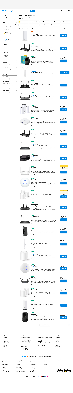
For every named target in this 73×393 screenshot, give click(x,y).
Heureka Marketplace (33, 366)
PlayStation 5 (57, 341)
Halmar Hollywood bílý (41, 345)
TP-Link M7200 (33, 314)
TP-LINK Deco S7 (34, 106)
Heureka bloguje (4, 368)
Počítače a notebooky (13, 13)
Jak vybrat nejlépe (24, 346)
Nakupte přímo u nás (19, 366)
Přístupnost (4, 373)
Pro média (3, 367)
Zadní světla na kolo (6, 344)
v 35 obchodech (62, 241)
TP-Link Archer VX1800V (35, 130)
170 (68, 325)
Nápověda (31, 373)
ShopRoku (45, 363)
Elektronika (7, 13)
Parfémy (56, 338)
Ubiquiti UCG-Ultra (34, 118)
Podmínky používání (5, 364)
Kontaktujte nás (59, 361)
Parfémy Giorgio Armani (6, 347)
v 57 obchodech (62, 217)
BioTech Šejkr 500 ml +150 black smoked (44, 340)
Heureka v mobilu (18, 363)
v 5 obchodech (62, 33)
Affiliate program (32, 370)
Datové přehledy (32, 368)
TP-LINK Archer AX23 (34, 81)
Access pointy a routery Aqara (25, 338)
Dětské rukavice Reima (6, 349)
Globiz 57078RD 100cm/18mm (42, 344)
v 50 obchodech (62, 315)
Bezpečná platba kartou (19, 370)
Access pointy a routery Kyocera (25, 341)
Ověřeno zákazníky (46, 361)
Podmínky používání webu (47, 379)
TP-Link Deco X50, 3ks (35, 191)
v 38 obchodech (62, 254)
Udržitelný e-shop (46, 368)
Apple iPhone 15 (57, 337)
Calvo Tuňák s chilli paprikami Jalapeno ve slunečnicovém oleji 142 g (45, 337)
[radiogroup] (10, 39)
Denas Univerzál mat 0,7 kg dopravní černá (44, 342)
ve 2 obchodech (62, 229)
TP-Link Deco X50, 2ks (35, 289)
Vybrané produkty (41, 335)
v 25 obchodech (62, 95)
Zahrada (56, 344)
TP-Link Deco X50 (34, 253)
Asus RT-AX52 (33, 277)
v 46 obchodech (62, 156)
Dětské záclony (5, 338)
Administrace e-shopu (33, 361)
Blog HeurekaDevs (5, 370)
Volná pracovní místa (5, 366)
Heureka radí (18, 364)
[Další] (70, 325)
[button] (8, 20)
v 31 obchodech (62, 119)
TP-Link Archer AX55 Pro (35, 155)
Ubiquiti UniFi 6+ (34, 265)
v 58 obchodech (62, 82)
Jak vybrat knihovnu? (23, 351)
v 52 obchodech (62, 131)
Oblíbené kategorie (6, 335)
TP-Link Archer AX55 (34, 204)
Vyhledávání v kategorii (6, 17)
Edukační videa (32, 371)
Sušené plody (5, 337)
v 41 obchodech (62, 107)
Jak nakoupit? (18, 361)
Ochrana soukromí (19, 368)
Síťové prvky (18, 13)
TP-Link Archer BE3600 (35, 94)
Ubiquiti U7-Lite (34, 179)
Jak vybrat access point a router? (36, 72)
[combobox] (20, 11)
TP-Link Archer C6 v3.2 (35, 216)
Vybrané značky (23, 335)
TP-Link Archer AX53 (34, 45)
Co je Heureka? (4, 361)
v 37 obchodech (62, 180)
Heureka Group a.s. (32, 379)
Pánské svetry (5, 340)
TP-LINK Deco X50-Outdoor (35, 302)
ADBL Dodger (40, 341)
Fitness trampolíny (6, 341)
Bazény (56, 340)
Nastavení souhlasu (19, 367)
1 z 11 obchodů (62, 169)
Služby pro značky (32, 367)
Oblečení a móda (58, 346)
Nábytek (56, 345)
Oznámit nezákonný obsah (6, 371)
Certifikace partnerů (47, 366)
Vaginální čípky (5, 346)
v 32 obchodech (62, 266)
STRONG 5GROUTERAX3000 (35, 33)
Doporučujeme (58, 335)
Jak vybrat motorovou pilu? (24, 348)
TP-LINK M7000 (33, 57)
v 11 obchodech (62, 144)
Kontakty (3, 363)
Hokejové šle (5, 345)
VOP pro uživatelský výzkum (20, 371)
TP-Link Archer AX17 (34, 143)
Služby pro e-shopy (33, 364)
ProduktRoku (46, 364)
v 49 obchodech (62, 290)
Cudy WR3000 (33, 167)
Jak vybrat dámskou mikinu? (24, 349)
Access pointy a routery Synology (25, 340)
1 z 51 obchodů (62, 194)
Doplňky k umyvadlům (6, 342)
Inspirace (45, 367)
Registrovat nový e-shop (33, 363)
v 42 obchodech (62, 46)
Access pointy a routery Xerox (25, 337)
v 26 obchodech (62, 58)
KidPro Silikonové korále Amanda (43, 338)
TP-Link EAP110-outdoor (35, 240)
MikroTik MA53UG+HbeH (35, 229)
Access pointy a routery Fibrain (25, 342)
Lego (56, 342)
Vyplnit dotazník (59, 365)
